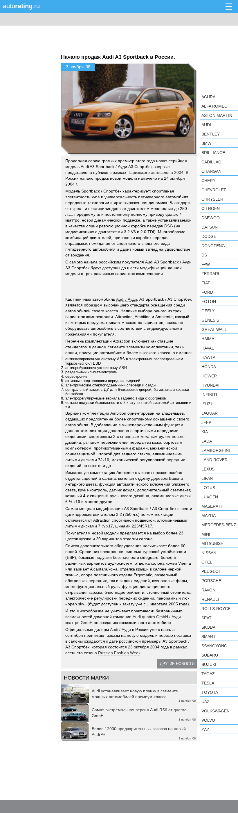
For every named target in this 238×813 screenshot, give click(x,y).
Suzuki (208, 664)
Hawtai (209, 357)
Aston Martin (216, 115)
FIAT (205, 283)
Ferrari (210, 273)
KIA (204, 431)
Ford (207, 292)
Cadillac (211, 162)
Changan (211, 171)
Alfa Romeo (214, 106)
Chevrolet (213, 190)
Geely (207, 311)
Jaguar (209, 413)
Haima (207, 338)
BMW (206, 143)
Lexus (207, 469)
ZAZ (205, 729)
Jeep (206, 422)
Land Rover (214, 459)
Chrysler (212, 199)
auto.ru (21, 6)
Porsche (211, 580)
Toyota (209, 692)
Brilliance (213, 152)
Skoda (208, 627)
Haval (207, 348)
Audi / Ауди (126, 299)
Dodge (208, 236)
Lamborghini (215, 450)
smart (208, 636)
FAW (205, 264)
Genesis (210, 320)
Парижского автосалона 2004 (155, 172)
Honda (208, 366)
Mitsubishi (213, 543)
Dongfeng (213, 245)
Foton (208, 301)
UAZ (205, 701)
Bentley (210, 134)
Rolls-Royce (215, 608)
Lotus (208, 487)
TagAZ (208, 673)
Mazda (208, 515)
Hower (209, 376)
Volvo (208, 720)
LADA (206, 441)
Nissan (208, 552)
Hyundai (210, 385)
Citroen (210, 208)
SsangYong (214, 645)
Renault (210, 599)
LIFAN (207, 478)
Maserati (211, 506)
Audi (206, 124)
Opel (206, 562)
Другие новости (177, 664)
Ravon (208, 590)
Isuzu (207, 404)
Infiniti (209, 394)
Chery (208, 180)
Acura (208, 97)
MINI (205, 534)
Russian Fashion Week (119, 652)
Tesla (207, 683)
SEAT (206, 618)
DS (204, 255)
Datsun (209, 227)
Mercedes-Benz (218, 525)
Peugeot (211, 571)
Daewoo (210, 217)
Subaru (209, 655)
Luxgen (209, 497)
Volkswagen (215, 711)
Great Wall (214, 329)
